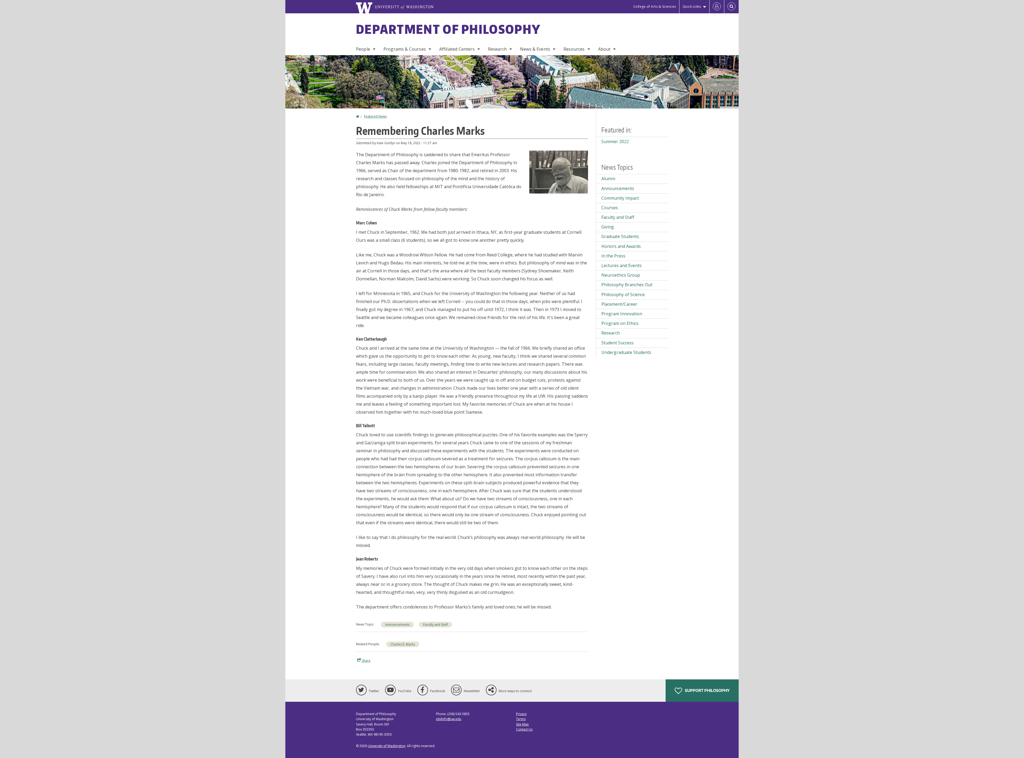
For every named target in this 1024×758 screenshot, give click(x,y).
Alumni (608, 179)
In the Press (613, 256)
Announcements (397, 624)
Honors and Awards (621, 246)
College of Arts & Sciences (654, 6)
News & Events (535, 49)
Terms (521, 719)
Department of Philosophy (448, 29)
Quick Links (692, 6)
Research (497, 49)
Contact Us (524, 729)
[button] (558, 172)
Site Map (522, 724)
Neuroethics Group (620, 275)
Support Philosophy (707, 690)
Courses (609, 208)
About (604, 49)
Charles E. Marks (402, 644)
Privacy (521, 714)
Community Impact (620, 198)
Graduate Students (620, 236)
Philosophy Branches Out (626, 285)
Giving (607, 227)
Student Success (617, 343)
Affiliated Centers (457, 49)
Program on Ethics (619, 323)
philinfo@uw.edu (448, 719)
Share (365, 660)
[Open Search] (731, 6)
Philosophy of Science (623, 294)
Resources (574, 49)
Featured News (375, 116)
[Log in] (717, 6)
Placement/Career (619, 304)
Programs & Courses (404, 49)
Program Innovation (621, 314)
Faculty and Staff (435, 624)
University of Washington (386, 746)
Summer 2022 (615, 141)
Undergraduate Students (626, 352)
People (363, 49)
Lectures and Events (621, 265)
